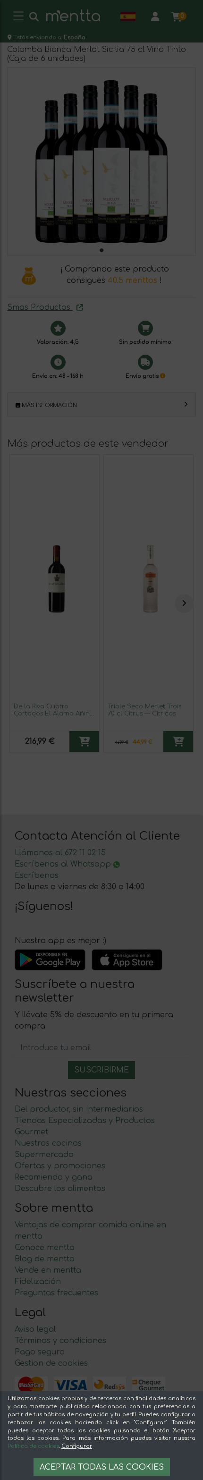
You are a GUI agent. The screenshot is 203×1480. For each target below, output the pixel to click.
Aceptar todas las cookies (102, 1467)
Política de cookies (33, 1446)
